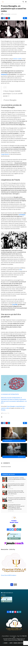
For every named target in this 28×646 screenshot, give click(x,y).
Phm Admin (7, 14)
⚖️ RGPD (10, 643)
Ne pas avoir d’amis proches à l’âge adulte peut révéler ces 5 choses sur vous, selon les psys (16, 492)
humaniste (4, 74)
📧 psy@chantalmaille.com (7, 592)
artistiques (22, 214)
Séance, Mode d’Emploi (19, 643)
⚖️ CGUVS (5, 643)
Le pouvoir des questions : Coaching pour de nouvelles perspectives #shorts (16, 478)
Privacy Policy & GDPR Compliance (8, 575)
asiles (20, 269)
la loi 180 (14, 304)
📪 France (3, 595)
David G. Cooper (17, 58)
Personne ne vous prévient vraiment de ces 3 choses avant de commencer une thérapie (16, 499)
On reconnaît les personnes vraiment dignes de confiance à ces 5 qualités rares (16, 485)
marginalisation (5, 154)
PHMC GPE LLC (21, 640)
